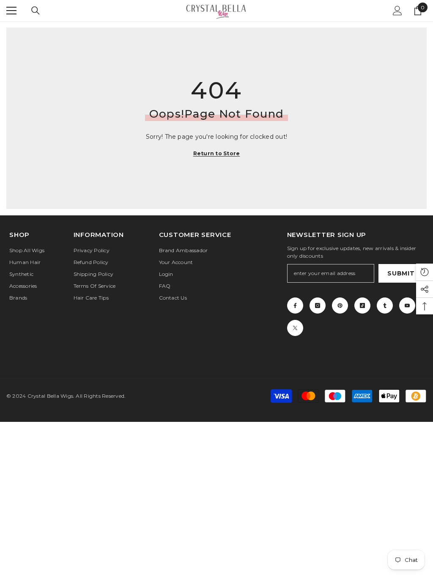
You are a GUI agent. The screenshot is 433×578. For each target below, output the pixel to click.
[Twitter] (295, 328)
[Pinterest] (340, 305)
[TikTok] (362, 305)
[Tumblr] (385, 305)
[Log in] (397, 10)
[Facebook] (295, 305)
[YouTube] (407, 305)
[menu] (11, 11)
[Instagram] (318, 305)
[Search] (35, 11)
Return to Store (216, 153)
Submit (400, 273)
